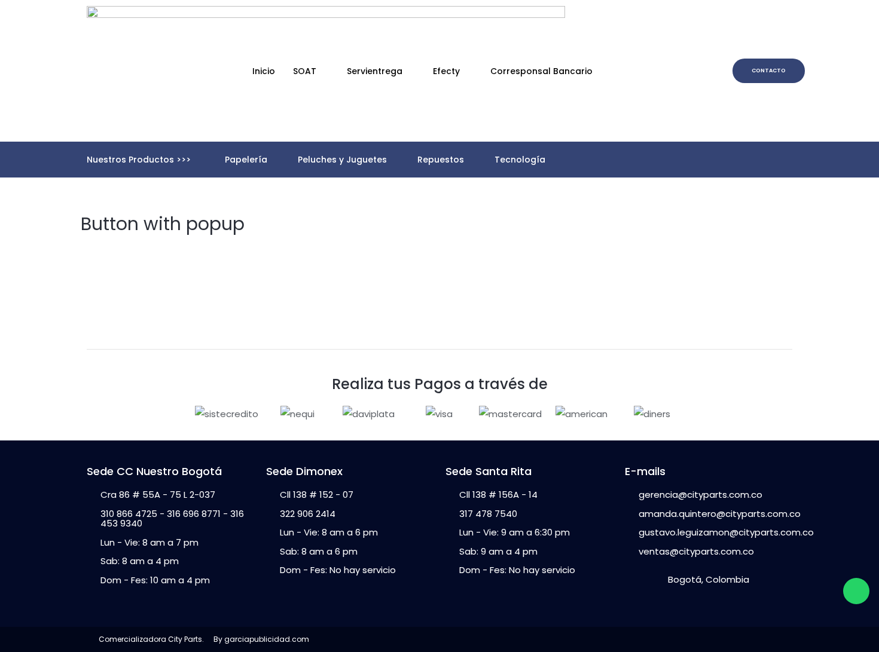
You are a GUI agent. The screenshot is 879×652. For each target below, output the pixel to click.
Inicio (263, 71)
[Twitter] (697, 71)
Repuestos (440, 160)
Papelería (246, 160)
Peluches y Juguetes (342, 160)
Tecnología (520, 160)
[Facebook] (670, 71)
